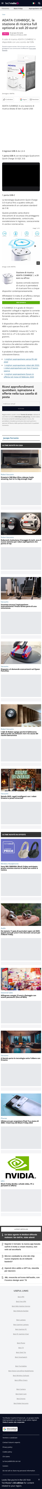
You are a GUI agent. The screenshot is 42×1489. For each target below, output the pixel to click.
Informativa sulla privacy (22, 417)
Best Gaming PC (21, 1329)
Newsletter (35, 99)
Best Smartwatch (21, 1357)
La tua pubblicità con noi (11, 1461)
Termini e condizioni (10, 1438)
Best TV (21, 1348)
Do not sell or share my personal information (19, 1471)
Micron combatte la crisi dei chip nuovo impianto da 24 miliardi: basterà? (20, 1259)
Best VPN (21, 1297)
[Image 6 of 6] (35, 246)
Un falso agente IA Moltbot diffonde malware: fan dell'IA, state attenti (21, 1236)
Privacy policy (7, 1447)
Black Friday (18, 8)
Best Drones (21, 1399)
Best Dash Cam (21, 1394)
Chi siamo (6, 1457)
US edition (18, 1483)
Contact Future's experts (11, 1442)
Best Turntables (21, 1366)
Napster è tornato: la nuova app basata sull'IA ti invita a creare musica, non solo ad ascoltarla (22, 1247)
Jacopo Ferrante (17, 33)
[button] (2, 3)
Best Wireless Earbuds (21, 1375)
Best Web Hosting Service (21, 1306)
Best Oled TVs (21, 1352)
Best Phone (21, 1343)
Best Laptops (21, 1320)
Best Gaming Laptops (21, 1325)
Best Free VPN (21, 1301)
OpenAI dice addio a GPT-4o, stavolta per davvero (22, 1269)
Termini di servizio (26, 415)
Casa (3, 14)
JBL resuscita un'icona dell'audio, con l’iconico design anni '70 (22, 1278)
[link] (8, 278)
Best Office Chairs (21, 1380)
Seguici (25, 99)
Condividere (9, 99)
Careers (5, 1466)
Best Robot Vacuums (21, 1403)
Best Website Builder (21, 1311)
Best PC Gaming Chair (21, 1334)
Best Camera (21, 1389)
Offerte (5, 34)
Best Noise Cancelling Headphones (21, 1371)
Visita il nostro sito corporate (13, 1422)
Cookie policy (7, 1452)
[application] (21, 175)
